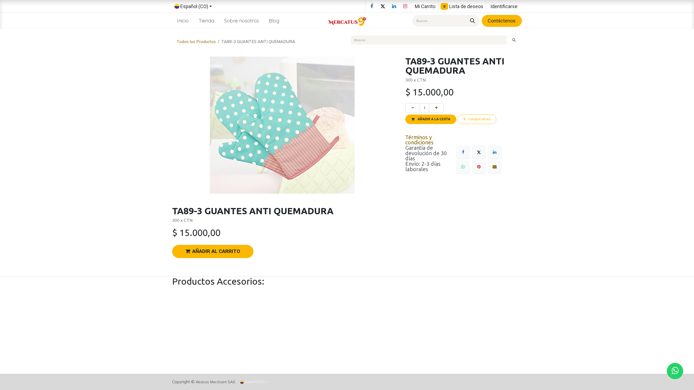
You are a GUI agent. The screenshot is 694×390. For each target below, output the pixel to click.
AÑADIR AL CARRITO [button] (216, 251)
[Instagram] (405, 6)
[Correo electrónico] (494, 166)
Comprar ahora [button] (478, 119)
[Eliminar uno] (412, 107)
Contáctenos (502, 21)
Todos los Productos (196, 41)
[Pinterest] (479, 166)
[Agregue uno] (436, 107)
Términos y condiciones (419, 140)
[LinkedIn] (394, 6)
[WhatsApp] (463, 166)
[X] (383, 6)
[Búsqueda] (472, 21)
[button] (430, 119)
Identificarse (504, 6)
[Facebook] (372, 6)
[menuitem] (183, 21)
